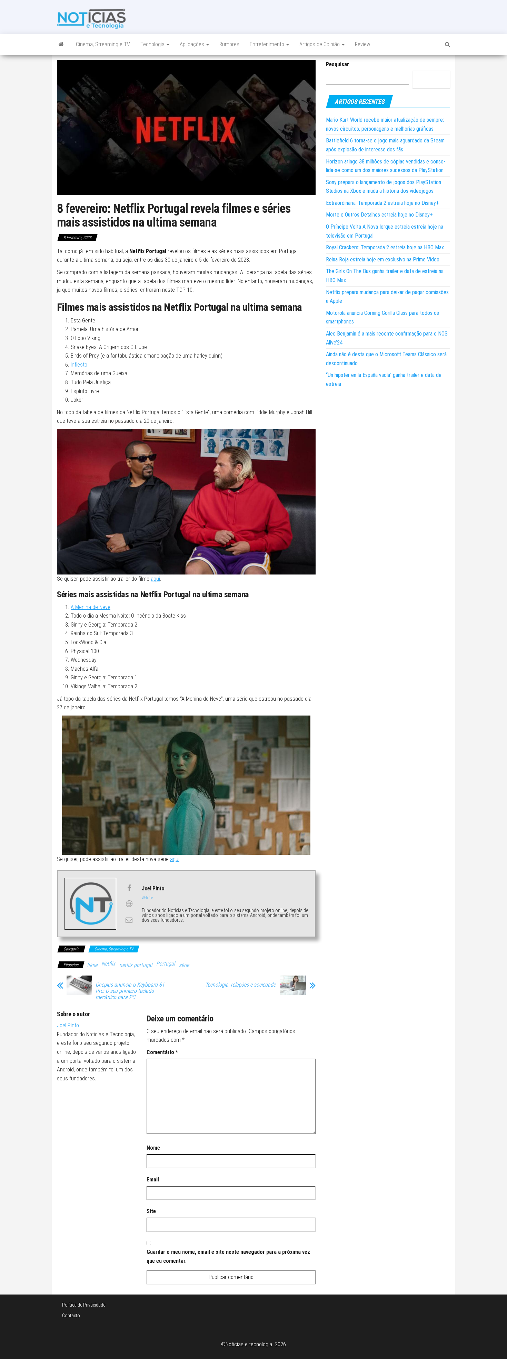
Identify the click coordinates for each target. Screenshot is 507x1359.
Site (151, 1211)
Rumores (229, 44)
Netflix (108, 963)
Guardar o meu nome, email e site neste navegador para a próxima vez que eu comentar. (228, 1256)
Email (153, 1179)
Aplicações (193, 44)
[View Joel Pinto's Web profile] (129, 904)
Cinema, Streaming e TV (103, 44)
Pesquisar (337, 64)
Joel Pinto (68, 1025)
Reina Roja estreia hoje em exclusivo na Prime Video (382, 259)
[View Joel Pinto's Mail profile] (129, 920)
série (184, 965)
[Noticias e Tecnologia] (61, 44)
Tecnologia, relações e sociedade (241, 985)
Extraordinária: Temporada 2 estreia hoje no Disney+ (382, 203)
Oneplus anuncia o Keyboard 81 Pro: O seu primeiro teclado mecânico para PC (130, 991)
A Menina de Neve (90, 607)
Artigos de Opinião (320, 44)
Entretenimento (268, 44)
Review (362, 44)
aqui (155, 579)
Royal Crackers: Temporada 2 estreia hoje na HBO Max (385, 247)
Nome (153, 1148)
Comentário (162, 1052)
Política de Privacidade (83, 1305)
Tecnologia (153, 44)
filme (92, 965)
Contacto (71, 1315)
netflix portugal (135, 965)
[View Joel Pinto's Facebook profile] (129, 888)
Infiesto (79, 364)
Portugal (165, 963)
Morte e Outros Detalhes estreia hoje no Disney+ (379, 214)
